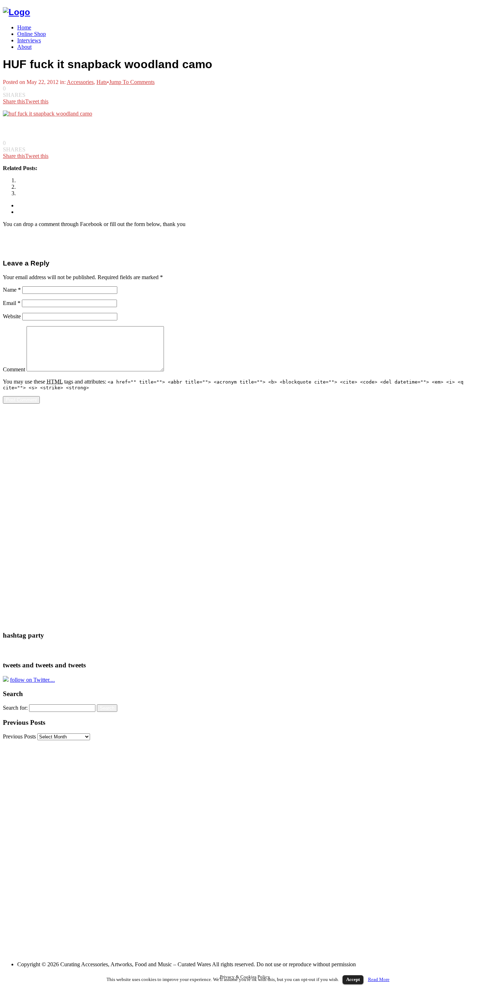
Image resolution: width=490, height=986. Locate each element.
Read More (379, 979)
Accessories (80, 82)
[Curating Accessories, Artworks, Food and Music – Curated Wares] (16, 12)
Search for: (15, 708)
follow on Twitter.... (32, 680)
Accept (353, 979)
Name (12, 290)
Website (12, 316)
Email (11, 303)
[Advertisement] (31, 517)
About (24, 47)
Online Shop (31, 34)
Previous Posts (19, 736)
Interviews (29, 40)
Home (24, 27)
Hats (101, 82)
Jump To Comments (132, 82)
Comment (14, 369)
